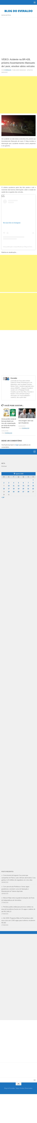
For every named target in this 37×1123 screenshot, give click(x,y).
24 (8, 491)
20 (23, 488)
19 (18, 488)
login (17, 445)
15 (33, 486)
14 (28, 486)
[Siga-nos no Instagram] (34, 451)
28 (28, 491)
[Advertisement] (18, 38)
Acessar (4, 466)
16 (4, 488)
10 (8, 486)
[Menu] (34, 2)
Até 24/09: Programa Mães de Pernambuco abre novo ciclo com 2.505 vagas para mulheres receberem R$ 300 (18, 920)
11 (13, 486)
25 (13, 491)
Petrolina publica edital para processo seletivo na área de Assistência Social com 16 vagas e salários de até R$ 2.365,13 (18, 909)
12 (18, 486)
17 (8, 488)
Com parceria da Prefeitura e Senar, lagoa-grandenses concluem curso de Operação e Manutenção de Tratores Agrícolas (15, 889)
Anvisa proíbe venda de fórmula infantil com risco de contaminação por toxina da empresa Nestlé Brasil (8, 423)
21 (28, 488)
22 (33, 488)
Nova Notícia (6, 15)
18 (13, 488)
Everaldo (7, 70)
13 (23, 486)
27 (23, 491)
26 (18, 491)
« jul (2, 497)
